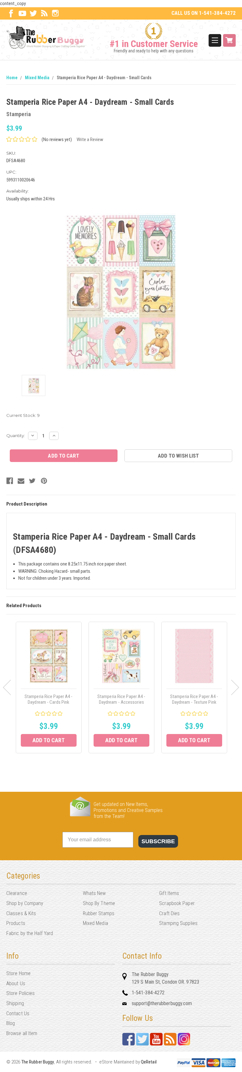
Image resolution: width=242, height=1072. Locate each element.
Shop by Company (24, 903)
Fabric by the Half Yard (29, 933)
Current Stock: (23, 415)
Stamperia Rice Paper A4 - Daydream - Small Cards (104, 77)
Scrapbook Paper (177, 903)
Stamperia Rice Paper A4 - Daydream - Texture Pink (194, 699)
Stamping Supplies (178, 923)
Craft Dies (169, 913)
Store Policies (20, 993)
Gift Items (169, 893)
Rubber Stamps (98, 913)
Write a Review (90, 139)
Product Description (26, 504)
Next (235, 687)
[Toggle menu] (215, 40)
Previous (7, 687)
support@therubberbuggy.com (162, 1003)
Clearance (16, 893)
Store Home (18, 973)
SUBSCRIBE (158, 841)
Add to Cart (48, 740)
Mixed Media (37, 77)
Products (15, 923)
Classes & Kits (21, 913)
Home (12, 77)
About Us (15, 983)
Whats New (94, 893)
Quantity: (15, 435)
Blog (10, 1023)
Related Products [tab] (23, 605)
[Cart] (229, 40)
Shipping (15, 1003)
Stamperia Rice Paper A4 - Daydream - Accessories (121, 699)
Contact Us (17, 1013)
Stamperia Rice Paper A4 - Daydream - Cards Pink (49, 699)
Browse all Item (21, 1033)
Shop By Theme (99, 903)
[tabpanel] (48, 687)
